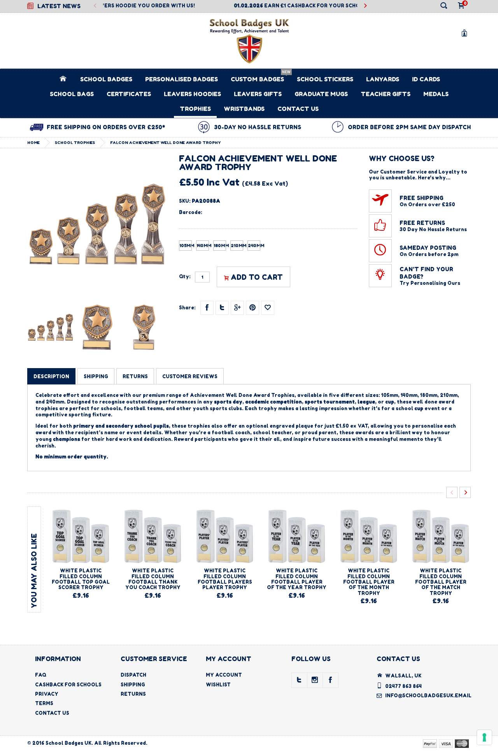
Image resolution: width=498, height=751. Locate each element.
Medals (436, 94)
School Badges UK (68, 743)
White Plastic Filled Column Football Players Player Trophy (225, 579)
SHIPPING (96, 376)
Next (365, 6)
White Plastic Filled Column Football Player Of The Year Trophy (296, 579)
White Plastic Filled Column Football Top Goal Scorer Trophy (81, 579)
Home (33, 142)
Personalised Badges (181, 79)
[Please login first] (267, 308)
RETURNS (135, 376)
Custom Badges (257, 79)
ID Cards (426, 79)
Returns (133, 694)
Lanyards (382, 79)
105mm (185, 245)
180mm (220, 245)
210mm (237, 245)
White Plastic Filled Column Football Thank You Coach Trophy (153, 579)
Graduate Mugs (321, 94)
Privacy (46, 694)
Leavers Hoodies (192, 94)
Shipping (133, 685)
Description (51, 376)
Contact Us (298, 108)
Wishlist (218, 685)
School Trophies (75, 142)
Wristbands (244, 108)
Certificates (129, 94)
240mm (254, 245)
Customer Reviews (189, 376)
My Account (224, 675)
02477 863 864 (403, 686)
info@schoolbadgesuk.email (428, 695)
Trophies (195, 108)
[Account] (466, 33)
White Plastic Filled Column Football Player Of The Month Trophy (369, 582)
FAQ (40, 675)
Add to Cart (257, 277)
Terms (44, 703)
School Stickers (325, 79)
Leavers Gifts (258, 94)
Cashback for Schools (68, 685)
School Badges (106, 79)
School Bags (72, 94)
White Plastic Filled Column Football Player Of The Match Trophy (440, 582)
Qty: (185, 276)
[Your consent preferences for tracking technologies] (484, 737)
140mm (202, 245)
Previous (95, 6)
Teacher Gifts (385, 94)
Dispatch (133, 675)
